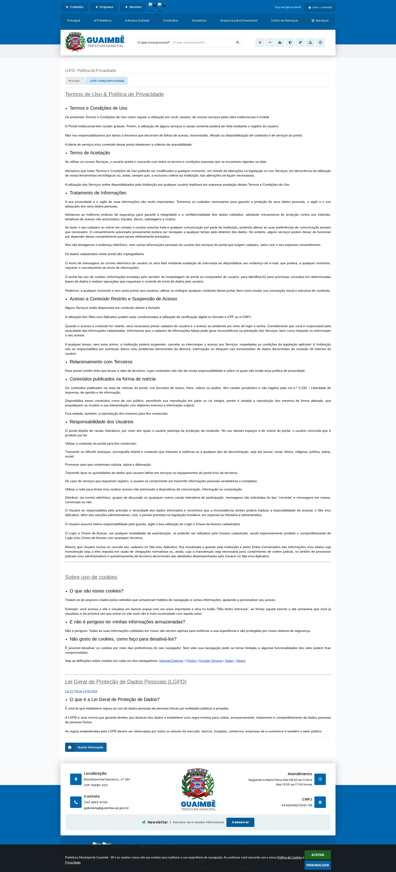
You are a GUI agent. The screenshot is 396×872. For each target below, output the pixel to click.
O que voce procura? (154, 42)
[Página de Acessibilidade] (320, 42)
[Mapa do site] (310, 42)
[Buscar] (237, 42)
